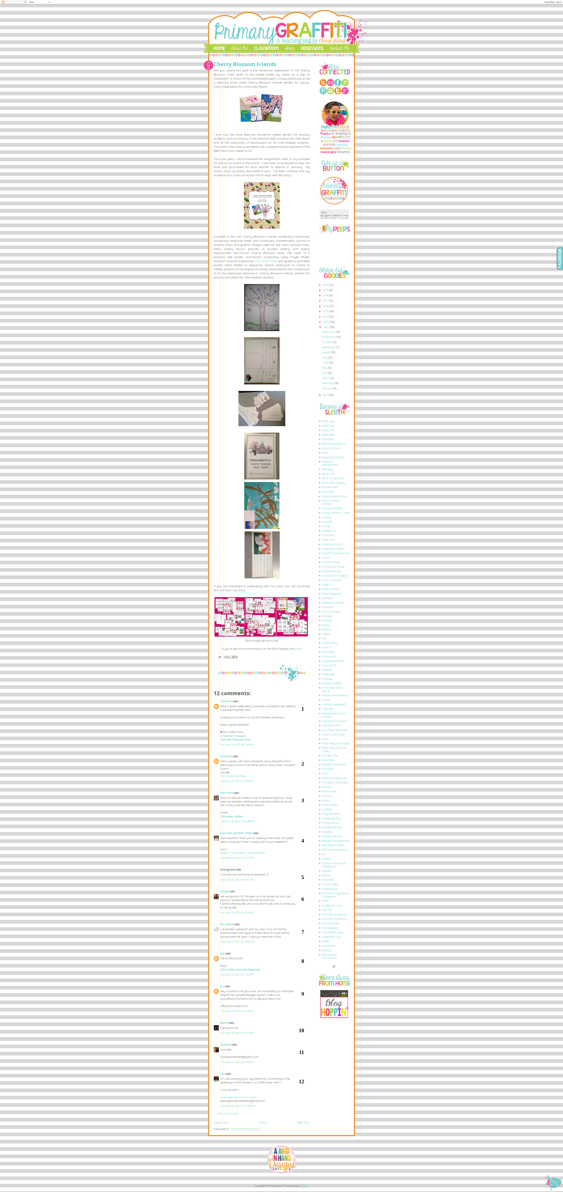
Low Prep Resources (334, 730)
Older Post (302, 1122)
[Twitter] (337, 93)
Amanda (225, 1044)
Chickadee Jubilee (231, 816)
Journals (327, 709)
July (325, 357)
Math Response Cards (335, 743)
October (327, 342)
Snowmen (328, 880)
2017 (326, 300)
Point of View (330, 805)
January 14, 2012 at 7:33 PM (236, 858)
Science (326, 858)
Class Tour (328, 539)
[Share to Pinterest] (236, 657)
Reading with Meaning (335, 841)
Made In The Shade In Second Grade (242, 853)
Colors (326, 557)
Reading (327, 832)
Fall (324, 638)
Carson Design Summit (331, 502)
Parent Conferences (334, 778)
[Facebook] (337, 85)
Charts (326, 526)
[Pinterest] (323, 93)
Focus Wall (328, 656)
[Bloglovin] (323, 85)
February (328, 383)
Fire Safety (328, 652)
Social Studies (330, 884)
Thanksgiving (330, 928)
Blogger (304, 1185)
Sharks (326, 875)
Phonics (326, 787)
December (329, 332)
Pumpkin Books (331, 827)
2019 (326, 290)
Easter (326, 625)
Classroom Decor (332, 544)
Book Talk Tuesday (333, 483)
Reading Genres (331, 836)
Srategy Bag (329, 888)
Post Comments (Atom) (244, 1129)
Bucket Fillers (330, 487)
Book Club (328, 474)
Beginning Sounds (333, 457)
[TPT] (345, 85)
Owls (325, 773)
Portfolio (327, 809)
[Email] (330, 85)
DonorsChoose (331, 611)
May (325, 367)
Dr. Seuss (327, 620)
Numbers (328, 769)
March (326, 378)
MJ (222, 986)
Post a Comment (227, 1113)
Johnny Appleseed (333, 704)
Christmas (328, 535)
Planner (327, 796)
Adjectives (328, 434)
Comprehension (332, 571)
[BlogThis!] (228, 657)
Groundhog (329, 665)
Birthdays (328, 469)
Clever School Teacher (335, 553)
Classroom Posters (333, 548)
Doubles (327, 616)
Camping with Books (334, 496)
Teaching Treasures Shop (235, 739)
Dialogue (327, 598)
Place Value (329, 791)
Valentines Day (331, 937)
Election (327, 629)
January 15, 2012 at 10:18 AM (237, 912)
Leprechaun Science (334, 721)
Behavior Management (330, 463)
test (222, 953)
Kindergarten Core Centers (333, 715)
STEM (325, 901)
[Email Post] (219, 656)
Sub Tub (327, 910)
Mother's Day (330, 755)
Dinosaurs (328, 607)
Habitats (327, 670)
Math (325, 739)
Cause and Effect (332, 508)
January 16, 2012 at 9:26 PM (237, 1062)
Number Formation (334, 764)
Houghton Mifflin (332, 683)
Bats (325, 452)
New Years (328, 760)
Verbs (325, 941)
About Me (328, 430)
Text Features (330, 923)
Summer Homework (334, 919)
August (326, 352)
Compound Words (333, 566)
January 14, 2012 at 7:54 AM (236, 744)
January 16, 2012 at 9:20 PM (237, 1033)
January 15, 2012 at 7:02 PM (237, 974)
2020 (326, 284)
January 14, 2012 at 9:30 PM (236, 879)
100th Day (328, 421)
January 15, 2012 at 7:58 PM (236, 1011)
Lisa (222, 1073)
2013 (326, 322)
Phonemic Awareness (335, 782)
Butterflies (328, 491)
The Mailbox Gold (332, 932)
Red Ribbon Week (333, 845)
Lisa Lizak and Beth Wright (236, 833)
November (329, 337)
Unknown (226, 701)
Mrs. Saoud (227, 924)
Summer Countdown (334, 914)
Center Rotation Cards (335, 513)
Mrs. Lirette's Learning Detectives (240, 969)
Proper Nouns (330, 822)
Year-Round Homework (329, 956)
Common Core (331, 562)
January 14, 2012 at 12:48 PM (237, 821)
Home (262, 1122)
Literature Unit (330, 725)
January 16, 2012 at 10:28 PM (237, 1106)
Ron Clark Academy (334, 849)
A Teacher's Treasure (232, 736)
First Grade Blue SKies (233, 776)
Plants (326, 800)
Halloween (328, 674)
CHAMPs (327, 522)
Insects (326, 700)
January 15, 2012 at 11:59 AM (237, 941)
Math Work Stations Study (334, 749)
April (325, 373)
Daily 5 (326, 584)
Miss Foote (226, 792)
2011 (326, 395)
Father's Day (329, 643)
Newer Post (221, 1122)
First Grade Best (266, 261)
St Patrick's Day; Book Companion (335, 895)
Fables (326, 634)
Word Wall (328, 945)
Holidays (327, 679)
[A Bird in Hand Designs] (281, 1173)
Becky (224, 1022)
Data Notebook (331, 593)
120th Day (328, 425)
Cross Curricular (331, 580)
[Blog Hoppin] (334, 1017)
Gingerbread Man (333, 661)
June (325, 362)
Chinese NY (329, 530)
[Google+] (345, 93)
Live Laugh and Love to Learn (238, 1097)
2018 (326, 295)
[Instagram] (330, 93)
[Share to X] (230, 657)
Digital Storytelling (333, 602)
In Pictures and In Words (332, 689)
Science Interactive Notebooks (333, 865)
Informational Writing (335, 695)
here (298, 648)
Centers (326, 517)
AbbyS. (224, 891)
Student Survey (331, 905)
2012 (326, 327)
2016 (326, 306)
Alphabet (327, 439)
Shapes (326, 871)
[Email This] (225, 657)
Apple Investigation (334, 443)
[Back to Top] (553, 1182)
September (329, 347)
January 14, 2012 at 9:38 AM (236, 781)
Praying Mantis (331, 814)
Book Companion (333, 478)
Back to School (331, 448)
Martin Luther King (333, 734)
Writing (326, 950)
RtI (323, 854)
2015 (326, 311)
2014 (326, 316)
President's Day (331, 818)
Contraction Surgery (334, 575)
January (327, 388)
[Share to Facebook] (233, 657)
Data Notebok (331, 589)
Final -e (326, 647)
